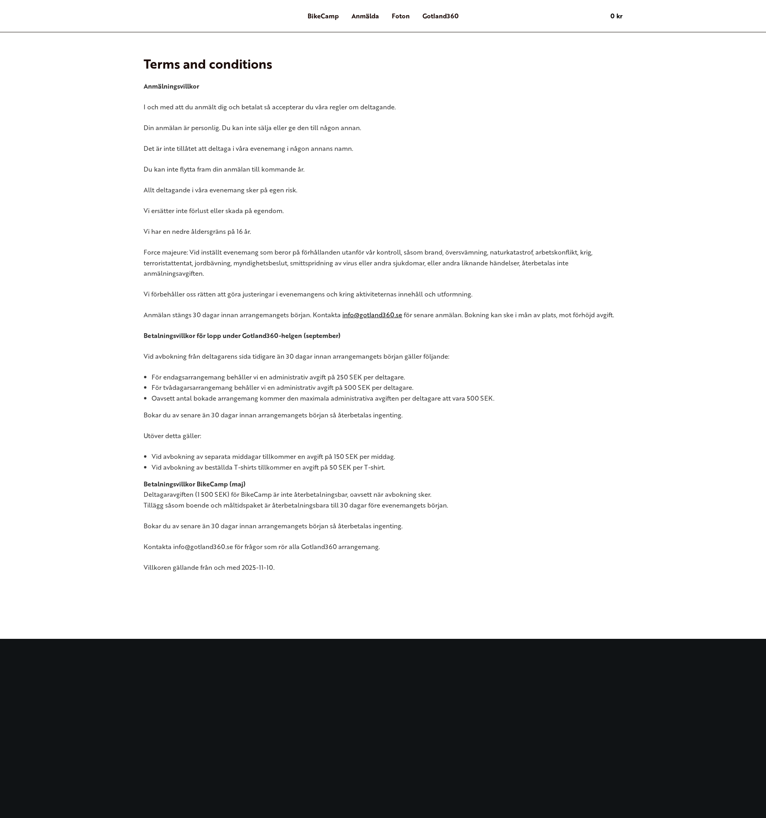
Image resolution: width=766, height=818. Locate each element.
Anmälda (365, 15)
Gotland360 (440, 15)
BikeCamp (323, 15)
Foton (401, 15)
